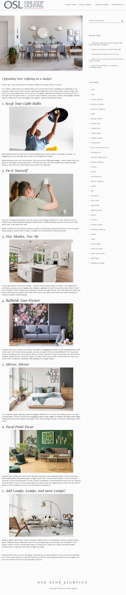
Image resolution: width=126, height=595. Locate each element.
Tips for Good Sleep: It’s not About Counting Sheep (103, 66)
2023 (92, 95)
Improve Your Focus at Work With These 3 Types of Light (106, 60)
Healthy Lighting (97, 162)
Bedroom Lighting (98, 109)
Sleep (93, 239)
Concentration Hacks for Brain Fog (104, 54)
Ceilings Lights (96, 138)
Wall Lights (95, 258)
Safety (93, 234)
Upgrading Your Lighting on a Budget (27, 79)
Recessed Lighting (98, 229)
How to (93, 172)
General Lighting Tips (99, 157)
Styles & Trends (85, 5)
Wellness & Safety (102, 5)
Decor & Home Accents (100, 148)
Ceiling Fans (95, 124)
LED (92, 191)
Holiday (94, 167)
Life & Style (95, 201)
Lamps (93, 186)
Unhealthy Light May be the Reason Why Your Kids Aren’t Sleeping (105, 44)
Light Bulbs (95, 205)
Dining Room (96, 152)
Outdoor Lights (97, 225)
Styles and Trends (98, 254)
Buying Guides (70, 5)
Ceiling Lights (96, 133)
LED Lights (95, 196)
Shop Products (118, 5)
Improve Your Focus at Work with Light (106, 49)
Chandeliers (95, 143)
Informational (96, 176)
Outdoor (94, 220)
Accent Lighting (97, 99)
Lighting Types (96, 210)
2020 (93, 90)
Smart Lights (96, 244)
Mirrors (93, 215)
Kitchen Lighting (97, 181)
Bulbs (93, 114)
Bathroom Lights (97, 104)
